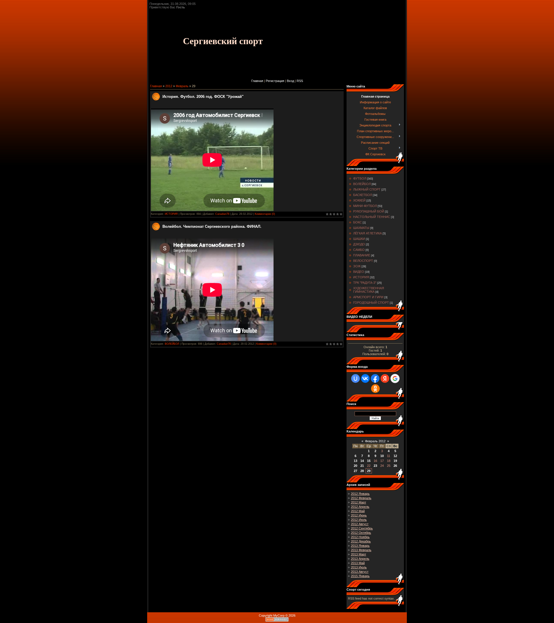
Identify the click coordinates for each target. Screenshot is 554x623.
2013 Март (358, 554)
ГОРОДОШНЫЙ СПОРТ (371, 302)
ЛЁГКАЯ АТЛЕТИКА (367, 233)
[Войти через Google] (395, 378)
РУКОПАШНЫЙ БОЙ (368, 211)
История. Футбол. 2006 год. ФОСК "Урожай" (203, 96)
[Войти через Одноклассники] (375, 388)
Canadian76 (222, 213)
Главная (257, 81)
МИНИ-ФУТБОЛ (365, 206)
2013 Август (359, 571)
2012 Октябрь (361, 532)
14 (362, 460)
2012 (168, 86)
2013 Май (358, 563)
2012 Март (358, 502)
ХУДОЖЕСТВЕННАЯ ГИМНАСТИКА (368, 289)
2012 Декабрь (361, 541)
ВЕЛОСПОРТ (363, 260)
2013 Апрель (360, 558)
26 (395, 465)
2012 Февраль (361, 498)
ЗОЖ (357, 266)
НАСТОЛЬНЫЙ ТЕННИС (371, 217)
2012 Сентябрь (362, 528)
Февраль (182, 86)
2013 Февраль (361, 550)
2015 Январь (360, 576)
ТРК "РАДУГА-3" (364, 282)
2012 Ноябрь (360, 537)
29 (368, 471)
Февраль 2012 (375, 441)
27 (355, 471)
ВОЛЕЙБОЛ (172, 343)
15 (368, 460)
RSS (300, 81)
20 (355, 465)
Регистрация (275, 81)
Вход (290, 81)
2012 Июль (359, 519)
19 (395, 460)
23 (375, 465)
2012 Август (359, 524)
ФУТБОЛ (359, 178)
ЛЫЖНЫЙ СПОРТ (367, 189)
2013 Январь (360, 545)
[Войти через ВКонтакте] (365, 378)
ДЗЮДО (359, 244)
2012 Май (358, 511)
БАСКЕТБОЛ (362, 195)
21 (362, 465)
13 (355, 460)
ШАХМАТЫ (361, 228)
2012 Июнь (359, 515)
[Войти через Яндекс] (385, 378)
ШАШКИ (359, 238)
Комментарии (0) (265, 213)
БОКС (357, 222)
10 (382, 456)
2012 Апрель (360, 506)
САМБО (359, 249)
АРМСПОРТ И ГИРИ (368, 297)
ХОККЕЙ (359, 200)
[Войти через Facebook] (375, 378)
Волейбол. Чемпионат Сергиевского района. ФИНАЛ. (211, 226)
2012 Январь (360, 493)
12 (395, 456)
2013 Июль (359, 567)
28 (362, 471)
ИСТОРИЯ (171, 213)
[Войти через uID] (355, 378)
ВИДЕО (358, 271)
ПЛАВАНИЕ (361, 255)
